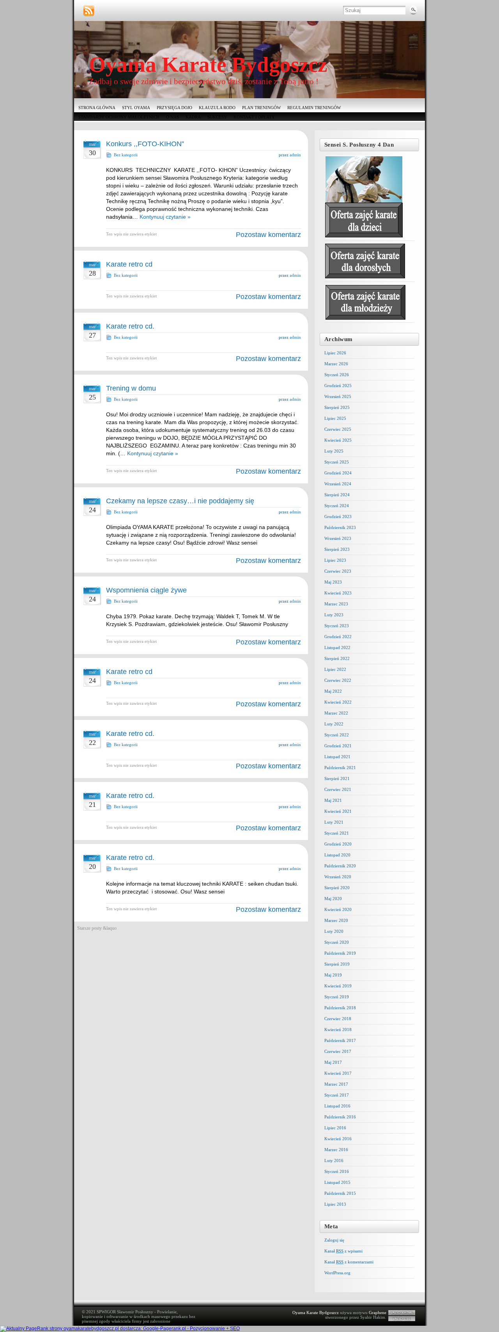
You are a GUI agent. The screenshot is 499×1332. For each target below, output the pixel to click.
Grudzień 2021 (338, 745)
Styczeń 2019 (336, 996)
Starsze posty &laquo (97, 928)
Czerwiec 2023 (337, 571)
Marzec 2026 (336, 363)
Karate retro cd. (130, 326)
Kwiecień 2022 (338, 702)
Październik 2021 (340, 767)
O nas (172, 117)
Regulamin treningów (314, 107)
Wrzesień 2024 (337, 483)
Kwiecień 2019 (338, 986)
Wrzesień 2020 (337, 876)
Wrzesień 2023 (337, 538)
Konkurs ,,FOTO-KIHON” (145, 144)
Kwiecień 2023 (338, 593)
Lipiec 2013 (335, 1204)
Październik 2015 (340, 1193)
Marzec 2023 (336, 603)
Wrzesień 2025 (337, 396)
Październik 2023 (340, 527)
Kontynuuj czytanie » (165, 217)
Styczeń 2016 (336, 1171)
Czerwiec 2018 (337, 1018)
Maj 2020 (333, 898)
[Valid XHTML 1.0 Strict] (401, 1312)
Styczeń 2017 (336, 1095)
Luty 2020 (333, 931)
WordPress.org (337, 1272)
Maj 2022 (333, 691)
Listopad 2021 (337, 756)
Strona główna (96, 107)
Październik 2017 (340, 1040)
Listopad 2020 (337, 855)
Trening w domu (131, 388)
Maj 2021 (333, 800)
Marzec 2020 (336, 920)
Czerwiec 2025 (337, 429)
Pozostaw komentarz (268, 235)
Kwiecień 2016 (338, 1138)
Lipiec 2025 (335, 418)
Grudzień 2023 (338, 516)
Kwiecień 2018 (338, 1029)
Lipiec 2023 (335, 560)
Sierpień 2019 (337, 964)
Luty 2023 (333, 614)
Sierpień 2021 (337, 778)
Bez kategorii (126, 154)
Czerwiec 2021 (337, 789)
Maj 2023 (333, 582)
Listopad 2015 (337, 1182)
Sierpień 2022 (337, 658)
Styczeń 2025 (336, 462)
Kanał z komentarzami (348, 1261)
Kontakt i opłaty (254, 117)
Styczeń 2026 (336, 374)
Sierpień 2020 (337, 887)
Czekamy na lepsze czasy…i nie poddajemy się (180, 501)
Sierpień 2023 (337, 549)
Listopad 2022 (337, 647)
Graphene (377, 1312)
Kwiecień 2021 (338, 811)
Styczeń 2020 (336, 942)
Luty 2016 (333, 1160)
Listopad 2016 (337, 1106)
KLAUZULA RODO (217, 107)
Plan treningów (261, 107)
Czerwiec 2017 (337, 1051)
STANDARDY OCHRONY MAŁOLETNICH (118, 117)
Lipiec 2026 (335, 352)
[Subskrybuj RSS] (88, 10)
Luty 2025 (333, 451)
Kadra (193, 117)
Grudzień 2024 (338, 473)
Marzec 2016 (336, 1149)
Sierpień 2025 (337, 407)
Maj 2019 (333, 975)
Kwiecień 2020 (338, 909)
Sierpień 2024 (337, 494)
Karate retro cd (129, 264)
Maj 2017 (333, 1062)
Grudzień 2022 (338, 636)
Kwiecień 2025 (338, 440)
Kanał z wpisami (343, 1251)
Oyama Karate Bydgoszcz (208, 64)
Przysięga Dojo (174, 107)
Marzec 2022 (336, 713)
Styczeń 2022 (336, 734)
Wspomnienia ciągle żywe (146, 590)
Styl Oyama (136, 107)
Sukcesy (217, 117)
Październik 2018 (340, 1007)
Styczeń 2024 (336, 505)
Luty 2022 (333, 724)
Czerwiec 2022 (337, 680)
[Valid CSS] (401, 1318)
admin (295, 154)
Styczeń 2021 (336, 833)
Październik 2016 (340, 1116)
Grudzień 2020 (338, 844)
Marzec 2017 (336, 1084)
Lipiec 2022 (335, 669)
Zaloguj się (334, 1240)
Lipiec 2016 (335, 1127)
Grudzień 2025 (338, 385)
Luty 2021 (333, 822)
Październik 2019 (340, 953)
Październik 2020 (340, 865)
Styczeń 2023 (336, 625)
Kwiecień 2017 (338, 1073)
